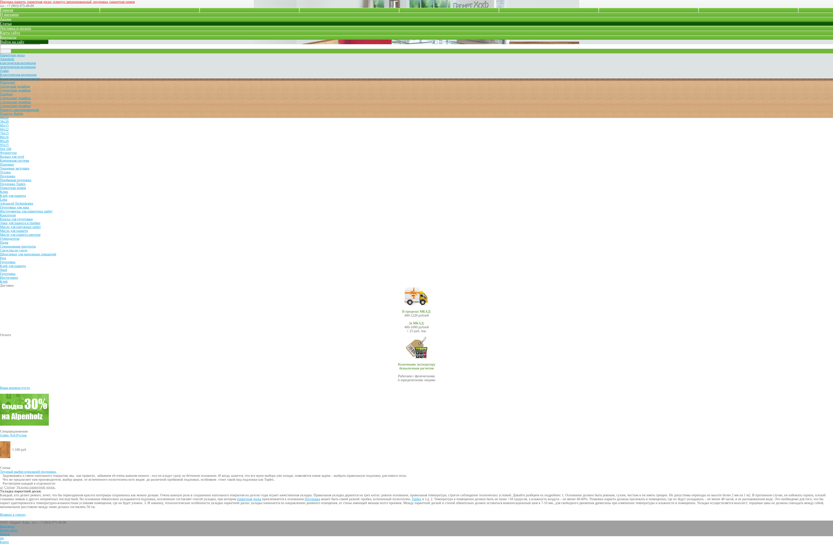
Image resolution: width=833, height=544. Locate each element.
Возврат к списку (13, 514)
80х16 (4, 137)
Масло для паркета (14, 231)
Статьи (6, 23)
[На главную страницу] (1, 487)
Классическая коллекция (18, 75)
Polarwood (7, 82)
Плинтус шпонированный (19, 110)
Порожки (7, 164)
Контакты (8, 37)
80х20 (4, 141)
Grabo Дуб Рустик (13, 435)
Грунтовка (7, 262)
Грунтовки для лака (14, 207)
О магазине (9, 14)
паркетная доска (249, 499)
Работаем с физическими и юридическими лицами (416, 372)
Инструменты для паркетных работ (26, 211)
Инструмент (9, 277)
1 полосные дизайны (15, 98)
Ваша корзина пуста (15, 388)
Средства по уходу (14, 250)
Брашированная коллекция (20, 78)
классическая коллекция (18, 63)
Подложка (7, 176)
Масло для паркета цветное (20, 235)
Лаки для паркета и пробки (20, 223)
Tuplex (416, 499)
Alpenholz (7, 59)
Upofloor (6, 94)
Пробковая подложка (15, 180)
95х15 (4, 145)
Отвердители (10, 238)
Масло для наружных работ (20, 227)
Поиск (5, 534)
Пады (4, 242)
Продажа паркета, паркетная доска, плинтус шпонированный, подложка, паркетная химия (67, 2)
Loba (3, 199)
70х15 (4, 133)
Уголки (5, 172)
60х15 (4, 125)
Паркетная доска (12, 55)
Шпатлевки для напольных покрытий (28, 254)
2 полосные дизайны (15, 102)
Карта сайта (10, 33)
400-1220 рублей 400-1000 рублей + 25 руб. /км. (416, 321)
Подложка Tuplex (13, 184)
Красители (8, 215)
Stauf (3, 270)
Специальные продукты (18, 246)
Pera (3, 258)
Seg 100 (5, 149)
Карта (4, 542)
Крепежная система (14, 160)
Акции (5, 19)
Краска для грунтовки (16, 219)
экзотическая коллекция (18, 67)
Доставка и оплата (15, 28)
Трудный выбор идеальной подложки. (28, 472)
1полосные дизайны (15, 86)
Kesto (4, 192)
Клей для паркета (13, 196)
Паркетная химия (13, 188)
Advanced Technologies (16, 203)
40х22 (4, 117)
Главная (6, 10)
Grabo (4, 71)
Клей (4, 281)
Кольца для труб (12, 156)
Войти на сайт (12, 42)
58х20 (4, 121)
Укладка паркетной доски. (36, 487)
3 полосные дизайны (15, 90)
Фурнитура (8, 153)
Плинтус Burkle (11, 114)
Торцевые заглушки (14, 168)
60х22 (4, 129)
